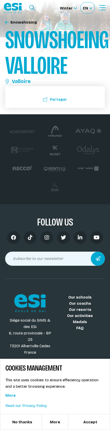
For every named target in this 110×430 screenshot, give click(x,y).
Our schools (80, 297)
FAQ (80, 328)
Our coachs (80, 303)
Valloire (21, 81)
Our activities (80, 315)
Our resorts (80, 309)
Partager (58, 99)
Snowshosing (23, 22)
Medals (80, 322)
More (10, 395)
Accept (90, 422)
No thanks (22, 422)
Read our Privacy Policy (26, 405)
